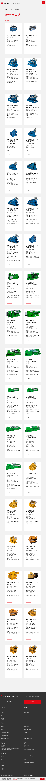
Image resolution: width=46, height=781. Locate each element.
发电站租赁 (25, 713)
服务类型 (26, 707)
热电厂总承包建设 (28, 738)
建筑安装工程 (3, 745)
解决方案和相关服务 (28, 756)
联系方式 (2, 719)
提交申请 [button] (32, 701)
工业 (1, 758)
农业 (1, 759)
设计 (24, 743)
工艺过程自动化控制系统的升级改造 (29, 762)
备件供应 (25, 763)
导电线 (25, 730)
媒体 (1, 716)
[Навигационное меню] (43, 2)
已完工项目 (2, 718)
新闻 (1, 715)
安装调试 (2, 746)
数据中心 (2, 765)
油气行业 (2, 762)
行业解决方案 (4, 753)
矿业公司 (2, 756)
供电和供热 (25, 742)
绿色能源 (25, 732)
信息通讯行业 (3, 769)
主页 (6, 9)
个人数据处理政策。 (15, 779)
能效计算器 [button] (9, 701)
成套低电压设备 (26, 726)
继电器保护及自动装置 (4, 735)
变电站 (2, 729)
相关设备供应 (3, 743)
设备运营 (25, 761)
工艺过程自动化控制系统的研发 (29, 749)
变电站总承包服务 (26, 712)
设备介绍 (10, 9)
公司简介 (3, 707)
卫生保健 (2, 768)
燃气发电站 (17, 9)
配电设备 (2, 730)
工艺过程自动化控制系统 (5, 732)
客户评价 (2, 712)
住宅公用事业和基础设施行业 (5, 766)
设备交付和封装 (26, 745)
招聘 (1, 713)
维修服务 (25, 759)
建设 (24, 746)
